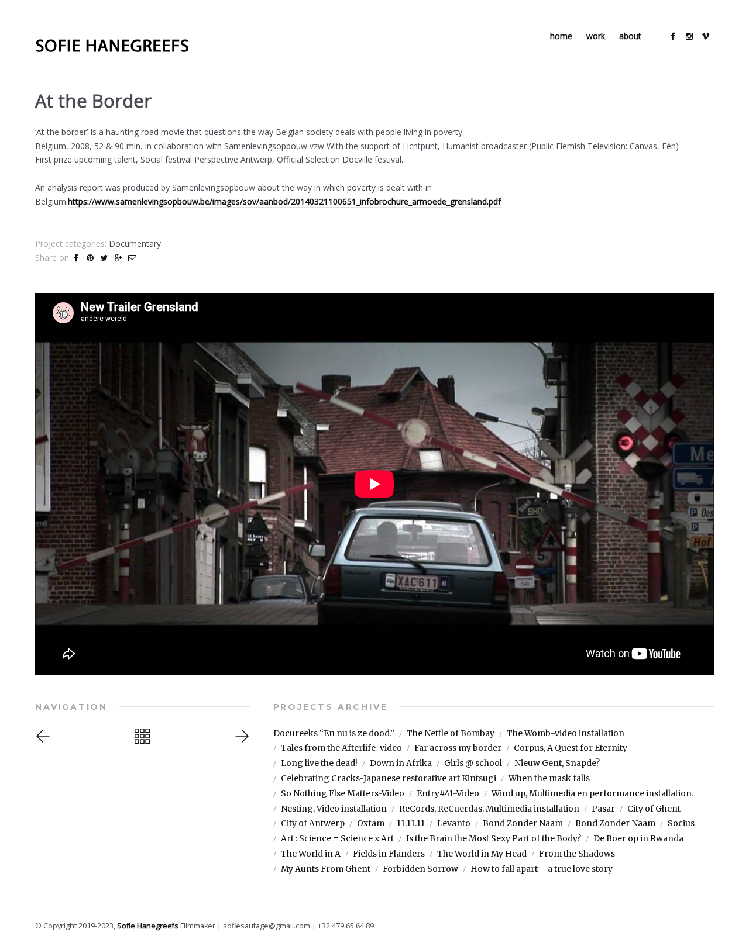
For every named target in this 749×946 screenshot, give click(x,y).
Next (240, 736)
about (630, 36)
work (595, 36)
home (561, 36)
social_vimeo (706, 36)
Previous (54, 736)
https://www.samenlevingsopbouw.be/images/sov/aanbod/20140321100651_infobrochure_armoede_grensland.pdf (284, 201)
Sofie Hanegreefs (147, 926)
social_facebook (673, 36)
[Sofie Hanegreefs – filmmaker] (112, 45)
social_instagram (689, 36)
